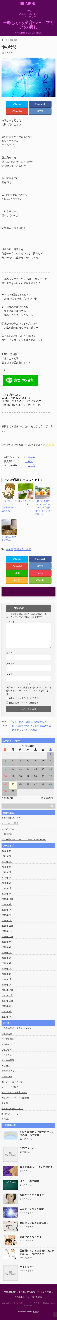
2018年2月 (7, 979)
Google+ (18, 111)
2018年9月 (7, 942)
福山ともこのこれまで (32, 1195)
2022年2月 (7, 851)
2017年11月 (7, 995)
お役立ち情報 (8, 1039)
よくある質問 (8, 1060)
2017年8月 (7, 1011)
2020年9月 (7, 867)
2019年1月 (7, 920)
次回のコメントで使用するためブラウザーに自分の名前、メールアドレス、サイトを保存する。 (28, 690)
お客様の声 (7, 834)
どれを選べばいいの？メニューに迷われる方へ (24, 839)
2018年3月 (7, 974)
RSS (18, 580)
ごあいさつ (7, 1049)
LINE (17, 573)
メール (10, 663)
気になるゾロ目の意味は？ (34, 1223)
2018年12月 (7, 926)
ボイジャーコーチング (12, 1082)
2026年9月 (47, 798)
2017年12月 (7, 990)
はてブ (40, 111)
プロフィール (8, 829)
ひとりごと (7, 1055)
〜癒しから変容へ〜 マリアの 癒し (29, 25)
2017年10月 (7, 1001)
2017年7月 (7, 1017)
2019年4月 (7, 910)
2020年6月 (7, 877)
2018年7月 (7, 952)
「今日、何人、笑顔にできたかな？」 (29, 721)
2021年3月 (7, 861)
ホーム (28, 10)
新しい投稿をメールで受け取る (24, 703)
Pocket (40, 573)
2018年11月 (7, 931)
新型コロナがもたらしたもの (25, 502)
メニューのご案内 (28, 14)
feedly (41, 580)
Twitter (18, 104)
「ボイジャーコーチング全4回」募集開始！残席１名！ (9, 506)
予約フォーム (27, 1148)
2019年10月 (7, 899)
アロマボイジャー (10, 1071)
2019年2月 (7, 915)
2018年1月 (7, 984)
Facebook (41, 104)
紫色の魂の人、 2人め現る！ (36, 1167)
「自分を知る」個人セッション (16, 1028)
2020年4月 (7, 888)
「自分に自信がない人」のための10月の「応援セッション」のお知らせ (42, 507)
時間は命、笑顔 (22, 549)
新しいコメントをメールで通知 (24, 698)
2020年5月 (7, 883)
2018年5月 (7, 963)
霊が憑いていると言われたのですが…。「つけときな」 (37, 1252)
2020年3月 (7, 893)
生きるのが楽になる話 (12, 1108)
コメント (10, 621)
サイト (9, 674)
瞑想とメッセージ (10, 1114)
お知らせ (6, 1044)
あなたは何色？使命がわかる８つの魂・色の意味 (37, 1133)
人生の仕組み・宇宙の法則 (14, 1092)
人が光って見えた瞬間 (32, 1209)
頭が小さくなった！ (31, 1236)
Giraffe (35, 1312)
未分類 (9, 549)
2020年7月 (7, 872)
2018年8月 (7, 947)
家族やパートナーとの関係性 (15, 1098)
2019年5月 (7, 904)
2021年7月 (7, 856)
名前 (9, 653)
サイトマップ (28, 17)
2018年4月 (7, 968)
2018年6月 (7, 958)
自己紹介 (6, 1119)
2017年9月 (7, 1006)
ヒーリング (7, 1076)
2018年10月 (7, 936)
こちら (31, 457)
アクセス (6, 1066)
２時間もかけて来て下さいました (9, 540)
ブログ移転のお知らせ (12, 818)
